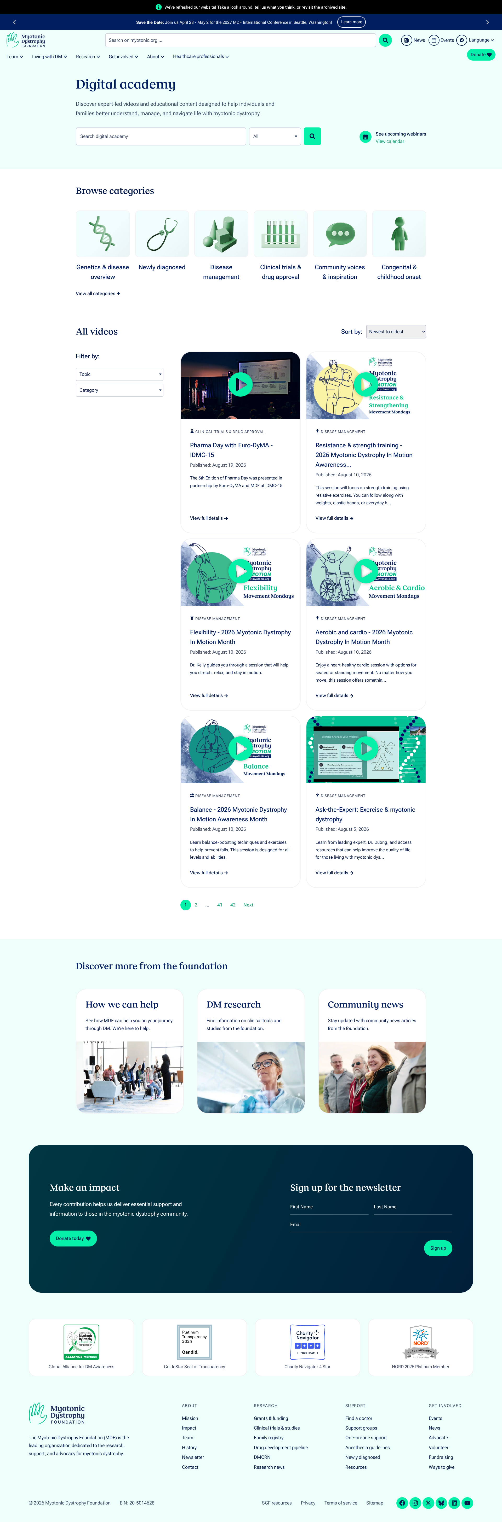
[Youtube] (467, 1503)
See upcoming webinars (401, 134)
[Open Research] (98, 57)
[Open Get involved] (136, 57)
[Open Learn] (21, 57)
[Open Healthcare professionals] (227, 57)
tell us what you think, (275, 7)
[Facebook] (402, 1503)
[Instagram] (415, 1503)
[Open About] (162, 57)
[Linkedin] (454, 1503)
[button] (14, 22)
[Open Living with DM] (65, 57)
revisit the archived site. (324, 7)
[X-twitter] (428, 1503)
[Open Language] (492, 40)
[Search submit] (385, 40)
